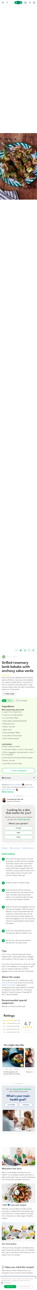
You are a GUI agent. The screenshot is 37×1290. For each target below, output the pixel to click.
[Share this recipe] (29, 650)
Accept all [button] (10, 1286)
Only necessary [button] (25, 1286)
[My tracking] (25, 2)
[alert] (18, 1283)
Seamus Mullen (15, 785)
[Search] (7, 2)
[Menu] (3, 2)
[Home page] (18, 2)
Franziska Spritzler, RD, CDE (18, 788)
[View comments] (20, 650)
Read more (27, 1280)
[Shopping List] (30, 2)
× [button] (35, 1278)
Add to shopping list (20, 771)
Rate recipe (10, 694)
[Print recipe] (24, 650)
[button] (18, 1283)
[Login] (34, 2)
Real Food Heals (9, 985)
